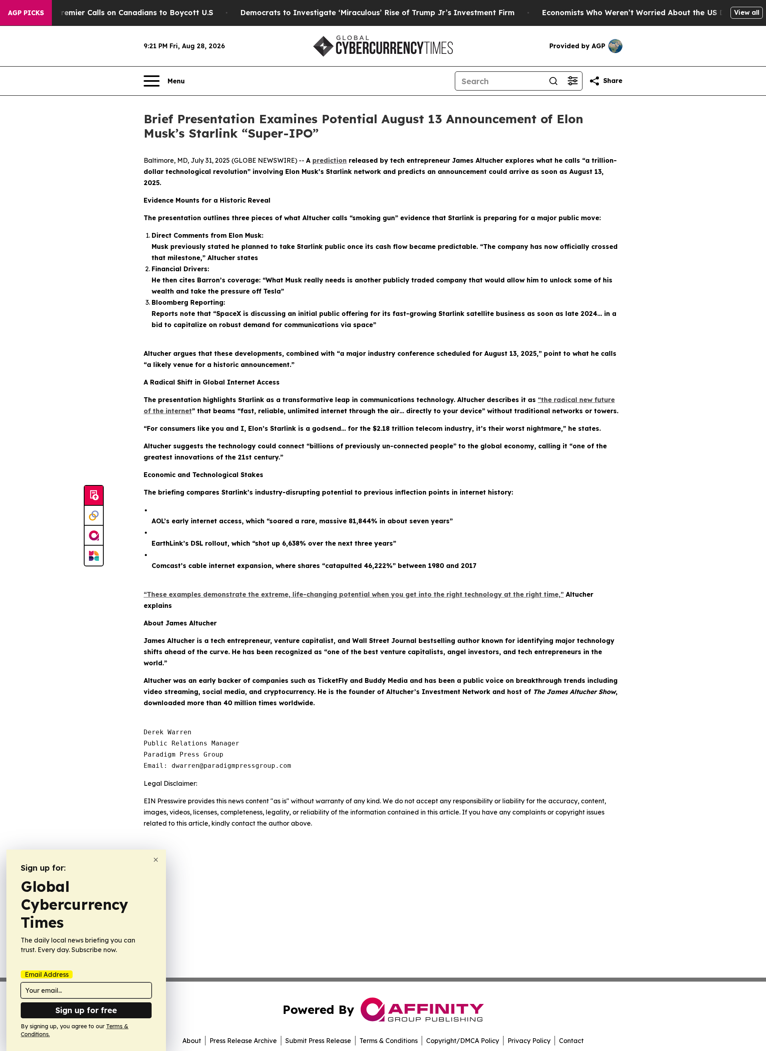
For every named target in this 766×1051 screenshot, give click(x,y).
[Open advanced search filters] (572, 81)
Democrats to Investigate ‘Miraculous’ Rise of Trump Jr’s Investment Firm (377, 12)
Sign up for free (86, 1010)
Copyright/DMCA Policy (462, 1041)
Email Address (47, 974)
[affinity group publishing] (94, 536)
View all (746, 12)
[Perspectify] (94, 516)
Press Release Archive (243, 1041)
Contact (571, 1041)
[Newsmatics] (94, 556)
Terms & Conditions (388, 1041)
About (191, 1041)
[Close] (156, 860)
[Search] (553, 81)
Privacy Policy (529, 1041)
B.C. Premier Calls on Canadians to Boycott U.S (127, 12)
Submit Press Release (318, 1041)
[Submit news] (94, 496)
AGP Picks (26, 13)
